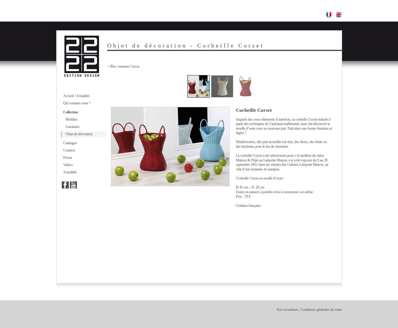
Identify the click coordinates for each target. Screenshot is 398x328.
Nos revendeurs (287, 310)
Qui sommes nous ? (77, 103)
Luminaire (73, 127)
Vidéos (68, 165)
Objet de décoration (79, 134)
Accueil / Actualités (76, 96)
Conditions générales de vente (321, 310)
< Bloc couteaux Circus (123, 66)
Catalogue (70, 143)
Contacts (69, 150)
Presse (67, 158)
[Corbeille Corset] (198, 86)
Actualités (70, 172)
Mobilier (72, 119)
